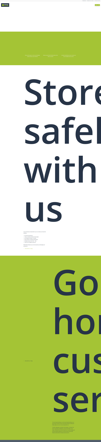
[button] (28, 248)
